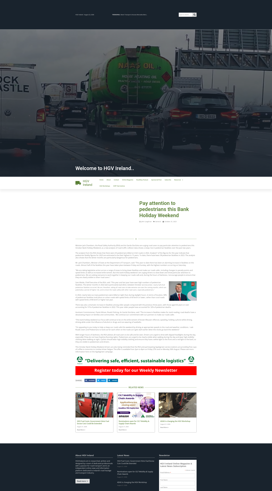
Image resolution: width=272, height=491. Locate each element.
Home (101, 180)
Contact (116, 180)
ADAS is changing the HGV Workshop (175, 421)
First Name (164, 480)
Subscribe (168, 180)
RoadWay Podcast (142, 180)
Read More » (81, 430)
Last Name (163, 487)
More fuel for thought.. (123, 15)
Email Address (165, 472)
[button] (90, 380)
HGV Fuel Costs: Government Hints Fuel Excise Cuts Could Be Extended (93, 422)
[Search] (194, 15)
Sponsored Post (156, 180)
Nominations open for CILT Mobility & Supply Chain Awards (134, 422)
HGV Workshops (104, 186)
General (158, 222)
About (109, 180)
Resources (177, 180)
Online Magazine (127, 180)
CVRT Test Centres (119, 186)
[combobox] (185, 15)
